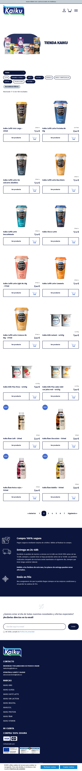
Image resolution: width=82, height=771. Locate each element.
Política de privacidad (27, 632)
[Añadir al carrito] (34, 138)
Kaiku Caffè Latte (11, 694)
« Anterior (32, 513)
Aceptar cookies (68, 767)
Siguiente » (72, 513)
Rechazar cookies (50, 767)
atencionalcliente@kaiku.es (12, 675)
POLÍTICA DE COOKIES (17, 769)
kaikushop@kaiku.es (10, 668)
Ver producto (16, 138)
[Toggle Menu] (76, 10)
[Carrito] (69, 10)
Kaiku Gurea (8, 690)
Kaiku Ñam (7, 716)
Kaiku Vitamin (9, 721)
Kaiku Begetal (9, 703)
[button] (49, 78)
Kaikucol (7, 707)
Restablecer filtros (11, 87)
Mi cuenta (8, 728)
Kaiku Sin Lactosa (11, 699)
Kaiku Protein (9, 712)
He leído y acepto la (20, 632)
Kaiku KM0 (7, 685)
